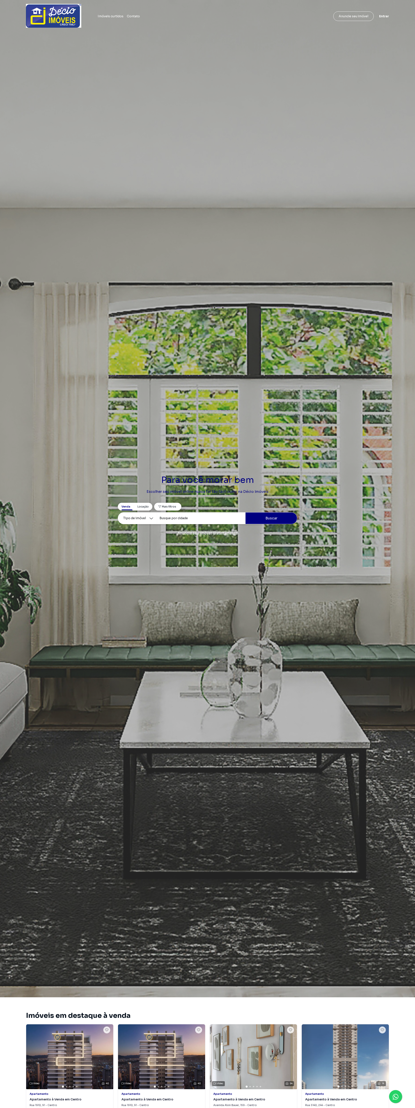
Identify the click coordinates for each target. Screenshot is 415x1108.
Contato (133, 16)
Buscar (271, 518)
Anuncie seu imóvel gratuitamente (207, 533)
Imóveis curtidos (110, 16)
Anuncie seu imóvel (353, 16)
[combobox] (201, 518)
